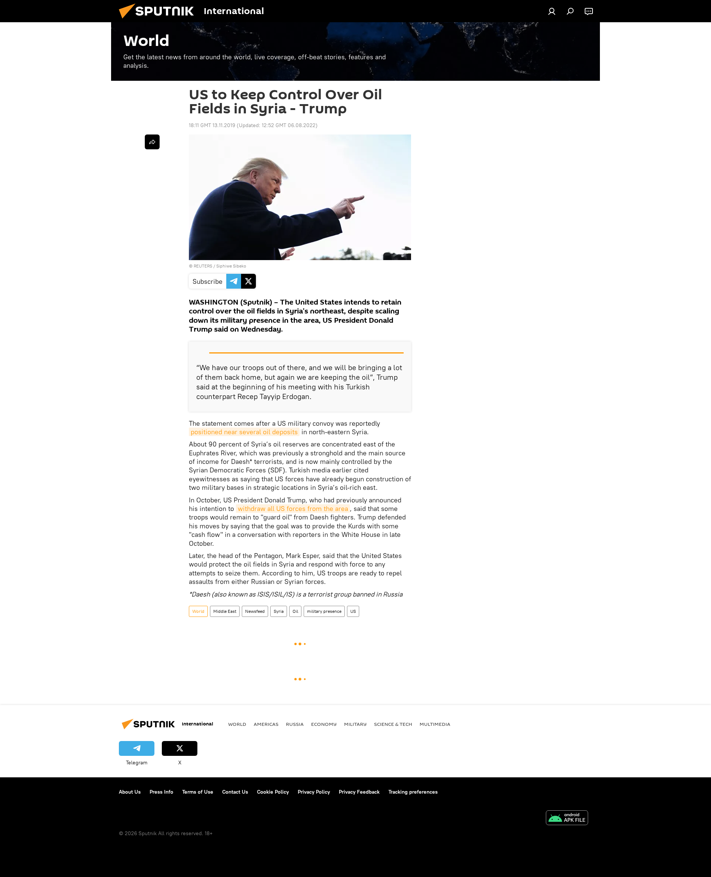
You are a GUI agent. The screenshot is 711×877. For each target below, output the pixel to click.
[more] (152, 141)
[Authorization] (551, 11)
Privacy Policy (314, 791)
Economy (324, 724)
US (353, 611)
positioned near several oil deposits (244, 432)
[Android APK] (567, 818)
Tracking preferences (413, 791)
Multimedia (435, 724)
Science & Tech (393, 724)
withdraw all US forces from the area (293, 508)
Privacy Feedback (359, 791)
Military (355, 724)
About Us (130, 791)
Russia (295, 724)
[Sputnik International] (159, 20)
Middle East (224, 611)
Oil (295, 611)
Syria (279, 611)
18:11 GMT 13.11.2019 (212, 125)
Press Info (161, 791)
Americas (266, 724)
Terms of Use (197, 791)
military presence (324, 611)
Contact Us (235, 791)
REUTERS (203, 266)
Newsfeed (255, 611)
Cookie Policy (273, 791)
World (198, 611)
